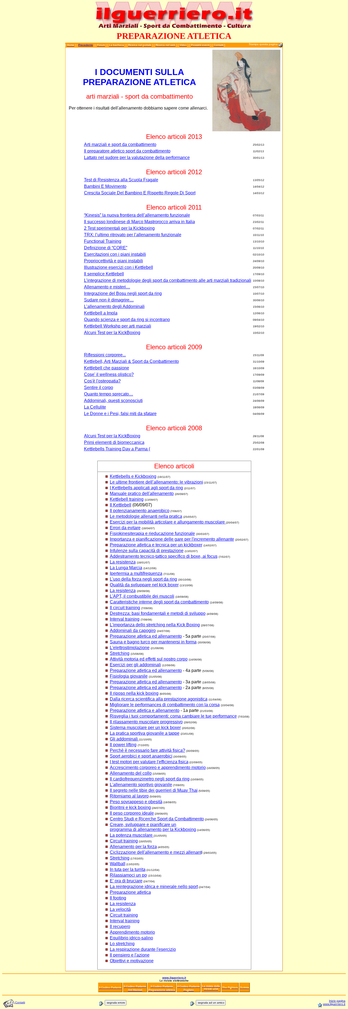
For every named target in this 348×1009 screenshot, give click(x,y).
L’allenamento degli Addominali (114, 306)
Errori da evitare (125, 527)
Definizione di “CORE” (105, 247)
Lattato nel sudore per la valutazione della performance (137, 157)
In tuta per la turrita (127, 869)
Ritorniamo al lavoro (129, 796)
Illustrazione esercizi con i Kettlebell (118, 267)
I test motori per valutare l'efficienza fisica (149, 761)
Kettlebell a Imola (100, 313)
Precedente (85, 44)
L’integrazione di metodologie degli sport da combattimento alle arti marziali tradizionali (167, 280)
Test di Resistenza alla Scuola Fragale (121, 179)
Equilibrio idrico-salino (131, 938)
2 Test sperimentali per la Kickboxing (119, 228)
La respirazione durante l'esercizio (143, 949)
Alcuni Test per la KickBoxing (112, 332)
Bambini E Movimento (105, 186)
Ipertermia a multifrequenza (136, 573)
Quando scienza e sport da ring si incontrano (127, 319)
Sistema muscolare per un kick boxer (145, 727)
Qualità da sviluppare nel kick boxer (144, 585)
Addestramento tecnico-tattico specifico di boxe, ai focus (163, 556)
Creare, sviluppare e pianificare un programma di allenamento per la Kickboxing (153, 827)
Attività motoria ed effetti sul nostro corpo (149, 659)
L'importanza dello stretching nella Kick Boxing (155, 624)
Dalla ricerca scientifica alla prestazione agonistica (158, 699)
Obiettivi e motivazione (132, 960)
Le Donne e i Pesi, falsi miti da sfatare (120, 413)
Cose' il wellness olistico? (109, 374)
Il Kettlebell (120, 505)
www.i (327, 1004)
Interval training (124, 619)
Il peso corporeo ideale (132, 813)
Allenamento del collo (131, 773)
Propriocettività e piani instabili (113, 261)
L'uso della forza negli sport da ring (143, 579)
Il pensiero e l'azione (130, 955)
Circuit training (124, 841)
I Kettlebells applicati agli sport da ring (146, 487)
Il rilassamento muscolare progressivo (146, 722)
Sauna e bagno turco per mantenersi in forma (153, 642)
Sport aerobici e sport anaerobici (141, 756)
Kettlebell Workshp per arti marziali (117, 326)
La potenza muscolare (132, 835)
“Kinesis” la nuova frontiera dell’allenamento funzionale (137, 215)
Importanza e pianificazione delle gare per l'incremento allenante (172, 539)
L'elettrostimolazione (130, 647)
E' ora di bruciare (126, 881)
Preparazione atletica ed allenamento (146, 636)
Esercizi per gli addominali (135, 664)
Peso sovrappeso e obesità (136, 801)
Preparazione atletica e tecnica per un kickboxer (156, 545)
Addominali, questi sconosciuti (113, 400)
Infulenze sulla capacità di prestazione (147, 550)
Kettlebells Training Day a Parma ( (117, 449)
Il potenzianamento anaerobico (139, 510)
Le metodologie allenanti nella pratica (146, 516)
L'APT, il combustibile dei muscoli (142, 596)
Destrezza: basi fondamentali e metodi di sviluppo (158, 613)
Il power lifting (123, 744)
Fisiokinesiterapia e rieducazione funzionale (152, 533)
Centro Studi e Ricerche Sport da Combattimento (157, 819)
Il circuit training (125, 607)
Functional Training (102, 241)
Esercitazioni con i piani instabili (115, 254)
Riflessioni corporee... (105, 355)
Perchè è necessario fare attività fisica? (147, 750)
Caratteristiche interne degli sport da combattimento (159, 602)
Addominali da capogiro (133, 630)
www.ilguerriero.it (174, 977)
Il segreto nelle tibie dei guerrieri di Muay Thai (154, 790)
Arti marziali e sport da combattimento (120, 144)
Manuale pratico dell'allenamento (142, 493)
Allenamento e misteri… (107, 287)
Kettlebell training (127, 499)
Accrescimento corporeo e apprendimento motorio (158, 767)
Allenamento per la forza (133, 846)
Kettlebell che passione (106, 368)
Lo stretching (122, 943)
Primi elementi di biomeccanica (114, 442)
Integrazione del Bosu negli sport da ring (123, 293)
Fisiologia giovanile (129, 676)
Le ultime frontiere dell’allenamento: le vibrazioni (156, 482)
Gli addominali (124, 739)
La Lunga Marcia (126, 567)
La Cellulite (95, 407)
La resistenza (123, 562)
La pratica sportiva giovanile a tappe (144, 733)
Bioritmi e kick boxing (130, 807)
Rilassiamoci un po (128, 875)
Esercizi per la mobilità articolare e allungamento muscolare (168, 522)
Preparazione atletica (130, 892)
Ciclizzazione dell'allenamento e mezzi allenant (155, 852)
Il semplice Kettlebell (104, 274)
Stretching (119, 653)
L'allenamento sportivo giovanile (141, 784)
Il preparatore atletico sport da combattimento (127, 151)
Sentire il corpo (98, 387)
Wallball (117, 863)
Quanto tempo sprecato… (108, 394)
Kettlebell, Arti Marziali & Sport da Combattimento (131, 361)
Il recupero (120, 926)
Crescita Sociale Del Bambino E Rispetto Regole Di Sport (139, 193)
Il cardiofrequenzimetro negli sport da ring (149, 779)
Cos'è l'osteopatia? (102, 381)
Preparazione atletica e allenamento (144, 710)
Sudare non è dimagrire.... (109, 300)
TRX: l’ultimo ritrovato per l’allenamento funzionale (132, 234)
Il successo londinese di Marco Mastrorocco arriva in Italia (139, 221)
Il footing (118, 898)
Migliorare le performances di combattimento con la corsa (165, 704)
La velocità (120, 909)
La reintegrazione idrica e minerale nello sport (154, 886)
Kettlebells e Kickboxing (133, 476)
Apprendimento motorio (132, 932)
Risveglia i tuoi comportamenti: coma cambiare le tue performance (173, 716)
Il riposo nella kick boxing (134, 693)
